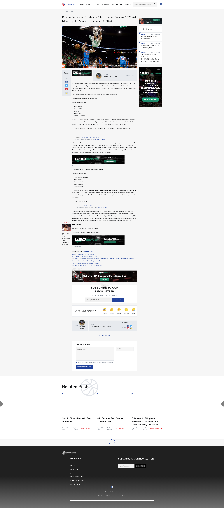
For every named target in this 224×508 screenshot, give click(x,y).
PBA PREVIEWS (77, 480)
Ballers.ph (88, 251)
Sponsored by (77, 269)
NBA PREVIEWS (77, 476)
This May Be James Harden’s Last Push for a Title (87, 265)
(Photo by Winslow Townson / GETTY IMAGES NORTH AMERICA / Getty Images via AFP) (111, 65)
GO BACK (69, 12)
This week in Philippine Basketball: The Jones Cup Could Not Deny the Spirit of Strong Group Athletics (103, 259)
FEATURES (74, 469)
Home (82, 4)
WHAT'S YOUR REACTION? (85, 311)
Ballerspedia (116, 4)
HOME (73, 465)
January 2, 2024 (100, 139)
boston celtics (95, 326)
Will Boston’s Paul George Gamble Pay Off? (85, 256)
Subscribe (140, 466)
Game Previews (102, 4)
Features (90, 4)
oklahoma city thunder (106, 326)
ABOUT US (128, 4)
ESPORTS (74, 473)
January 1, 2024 (103, 208)
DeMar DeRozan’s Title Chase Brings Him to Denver (88, 261)
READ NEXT (65, 222)
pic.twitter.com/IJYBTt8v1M (83, 206)
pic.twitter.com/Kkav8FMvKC (91, 137)
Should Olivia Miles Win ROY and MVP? (84, 254)
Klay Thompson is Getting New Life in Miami (85, 263)
